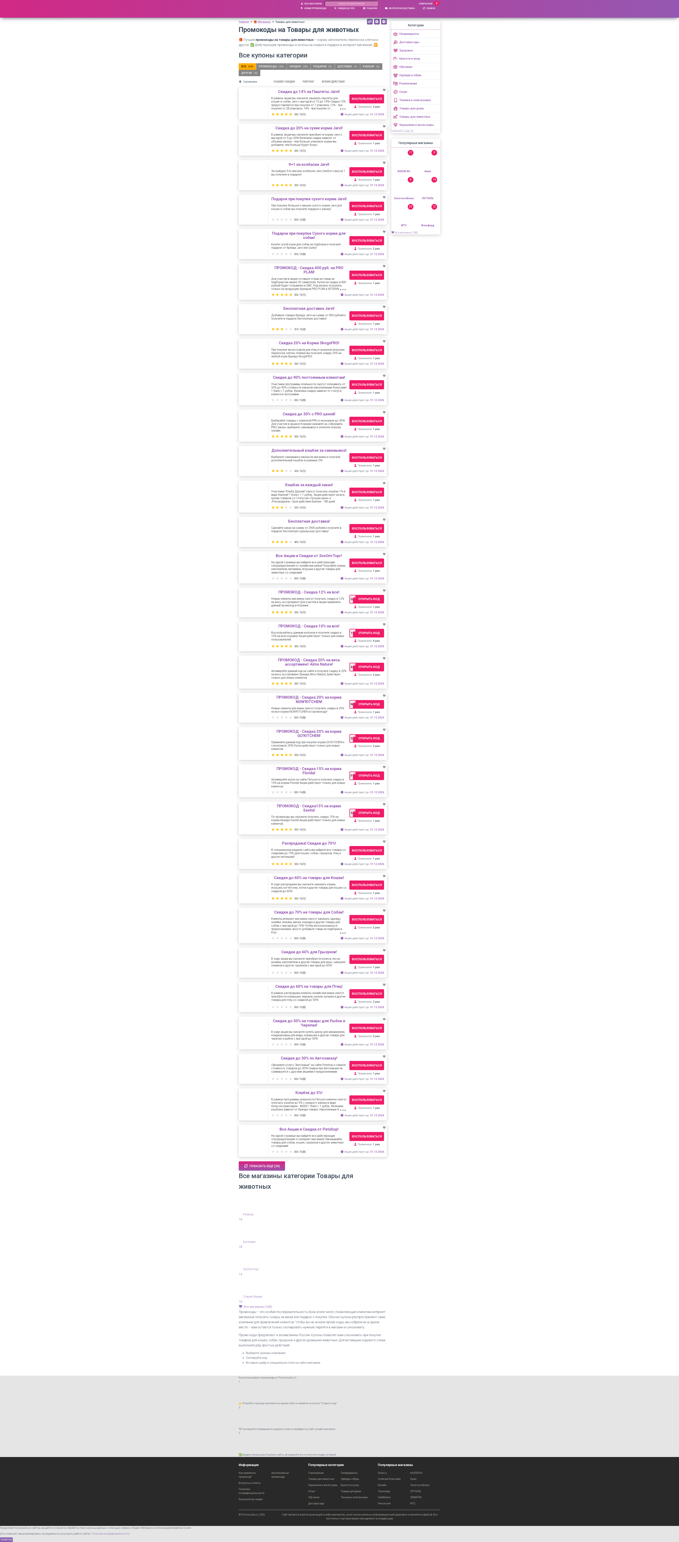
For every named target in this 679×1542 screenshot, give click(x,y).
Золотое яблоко (420, 1485)
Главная (244, 22)
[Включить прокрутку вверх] (672, 1535)
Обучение (313, 1497)
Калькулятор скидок (251, 1499)
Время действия (333, 81)
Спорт (311, 1491)
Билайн (382, 1485)
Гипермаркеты (349, 1472)
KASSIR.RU (416, 1472)
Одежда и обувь (350, 1478)
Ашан (413, 1478)
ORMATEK (416, 1497)
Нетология (384, 1503)
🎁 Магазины (262, 22)
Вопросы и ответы (249, 1483)
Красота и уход (350, 1485)
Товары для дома (351, 1491)
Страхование (316, 1472)
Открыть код (369, 599)
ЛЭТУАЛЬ (415, 1491)
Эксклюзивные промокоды (280, 1474)
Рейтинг (308, 81)
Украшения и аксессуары (323, 1485)
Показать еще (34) (264, 1166)
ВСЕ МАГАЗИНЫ (313, 3)
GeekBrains (384, 1497)
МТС (413, 1503)
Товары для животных (321, 1478)
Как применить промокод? (247, 1474)
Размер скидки (284, 81)
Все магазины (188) (257, 1307)
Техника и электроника (354, 1497)
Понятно (6, 1539)
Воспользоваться (367, 99)
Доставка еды (316, 1503)
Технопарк (384, 1491)
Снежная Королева (389, 1478)
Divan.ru (382, 1472)
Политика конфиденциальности (251, 1491)
